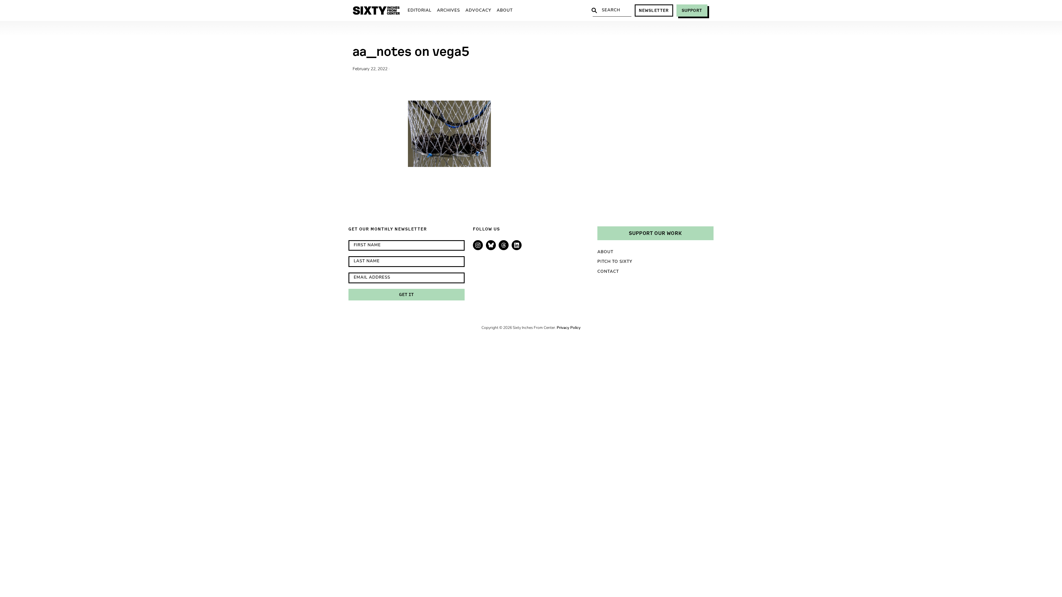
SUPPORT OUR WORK (655, 233)
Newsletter (654, 10)
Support (692, 10)
